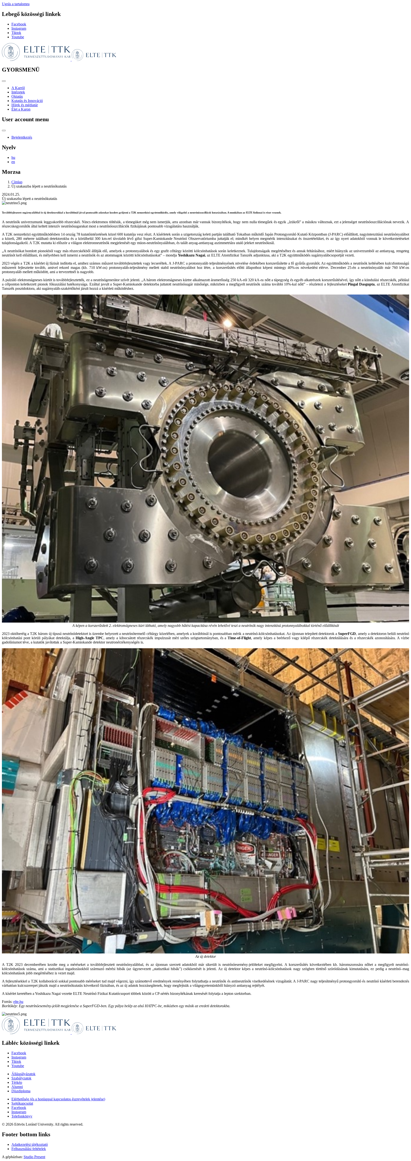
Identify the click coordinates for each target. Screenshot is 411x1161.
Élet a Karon (20, 109)
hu (13, 157)
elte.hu (18, 1002)
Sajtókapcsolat (22, 1103)
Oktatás (17, 96)
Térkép (16, 1082)
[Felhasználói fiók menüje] (4, 130)
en (13, 162)
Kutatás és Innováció (27, 101)
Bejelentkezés (21, 137)
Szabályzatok (21, 1078)
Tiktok (16, 33)
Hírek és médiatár (24, 105)
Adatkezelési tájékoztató (29, 1144)
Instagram (18, 28)
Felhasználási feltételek (28, 1149)
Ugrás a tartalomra (15, 4)
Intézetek (18, 92)
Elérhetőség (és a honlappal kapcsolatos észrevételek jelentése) (58, 1099)
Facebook (18, 24)
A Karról (18, 88)
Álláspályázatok (23, 1074)
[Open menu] (4, 81)
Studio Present (34, 1157)
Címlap (16, 182)
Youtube (17, 37)
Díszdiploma (20, 1091)
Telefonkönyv (21, 1116)
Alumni (17, 1087)
